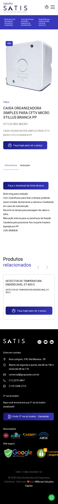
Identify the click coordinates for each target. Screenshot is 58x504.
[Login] (46, 7)
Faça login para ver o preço (27, 145)
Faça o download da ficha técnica (26, 185)
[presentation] (38, 267)
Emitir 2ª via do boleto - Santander (30, 416)
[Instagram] (39, 342)
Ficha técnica (11, 165)
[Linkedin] (52, 342)
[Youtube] (46, 342)
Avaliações (25, 165)
